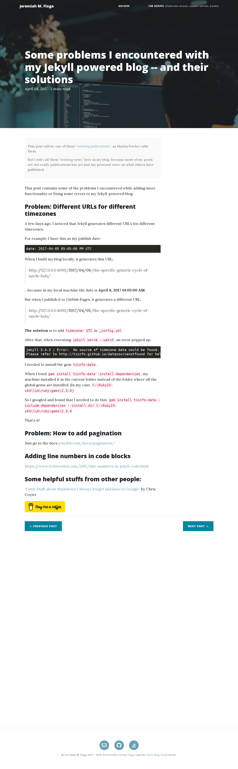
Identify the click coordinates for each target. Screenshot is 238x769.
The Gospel (156, 6)
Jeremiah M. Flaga (37, 6)
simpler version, (199, 6)
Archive (124, 6)
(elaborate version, (176, 6)
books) (213, 6)
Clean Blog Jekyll (156, 755)
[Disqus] (119, 580)
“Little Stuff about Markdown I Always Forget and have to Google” (82, 489)
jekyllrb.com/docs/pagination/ (87, 443)
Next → (198, 526)
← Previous (43, 526)
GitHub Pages (127, 755)
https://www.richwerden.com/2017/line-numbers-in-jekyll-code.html (87, 466)
